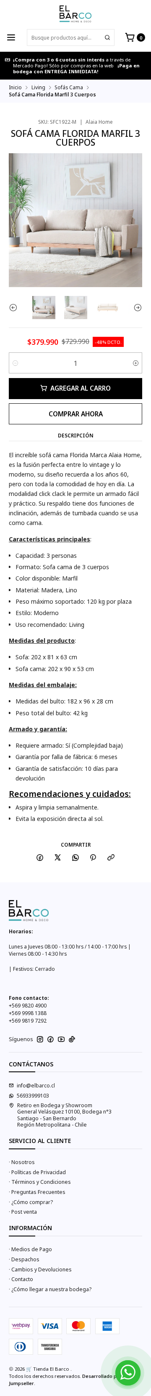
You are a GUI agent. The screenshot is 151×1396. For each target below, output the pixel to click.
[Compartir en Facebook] (40, 858)
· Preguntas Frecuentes (37, 1192)
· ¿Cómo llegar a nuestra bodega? (50, 1289)
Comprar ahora (76, 414)
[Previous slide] (15, 307)
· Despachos (24, 1259)
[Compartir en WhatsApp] (75, 858)
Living (38, 87)
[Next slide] (136, 307)
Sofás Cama (69, 87)
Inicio (15, 87)
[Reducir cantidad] (15, 363)
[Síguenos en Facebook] (50, 1039)
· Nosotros (22, 1162)
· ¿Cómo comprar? (31, 1202)
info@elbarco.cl (36, 1085)
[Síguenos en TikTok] (72, 1039)
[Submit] (107, 37)
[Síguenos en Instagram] (40, 1039)
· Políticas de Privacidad (37, 1172)
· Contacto (21, 1279)
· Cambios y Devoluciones (40, 1269)
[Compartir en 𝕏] (58, 858)
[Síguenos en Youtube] (61, 1039)
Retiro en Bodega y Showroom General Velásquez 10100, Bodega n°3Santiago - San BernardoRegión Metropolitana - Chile (64, 1115)
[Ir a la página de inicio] (75, 13)
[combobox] (71, 37)
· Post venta (23, 1211)
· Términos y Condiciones (40, 1182)
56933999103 (33, 1095)
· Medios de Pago (30, 1249)
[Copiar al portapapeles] (111, 858)
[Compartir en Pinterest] (93, 858)
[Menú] (11, 37)
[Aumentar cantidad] (136, 363)
